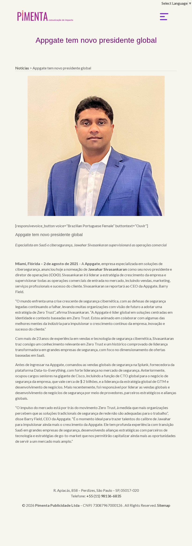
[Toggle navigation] (164, 17)
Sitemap (163, 505)
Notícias (22, 68)
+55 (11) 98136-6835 (103, 496)
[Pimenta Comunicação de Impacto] (44, 14)
